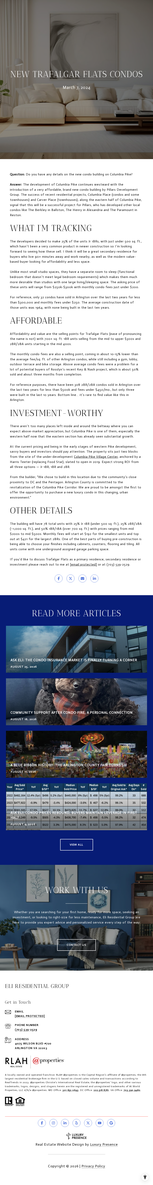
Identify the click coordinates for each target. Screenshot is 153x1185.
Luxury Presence (104, 1144)
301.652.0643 (70, 1090)
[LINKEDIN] (65, 1123)
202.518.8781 (101, 1090)
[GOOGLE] (111, 1123)
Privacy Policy (93, 1166)
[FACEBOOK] (42, 1123)
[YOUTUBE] (100, 1123)
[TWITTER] (88, 1123)
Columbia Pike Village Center (96, 457)
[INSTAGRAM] (53, 1123)
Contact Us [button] (76, 945)
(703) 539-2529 (26, 1029)
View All (76, 844)
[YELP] (76, 1123)
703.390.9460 (132, 1090)
